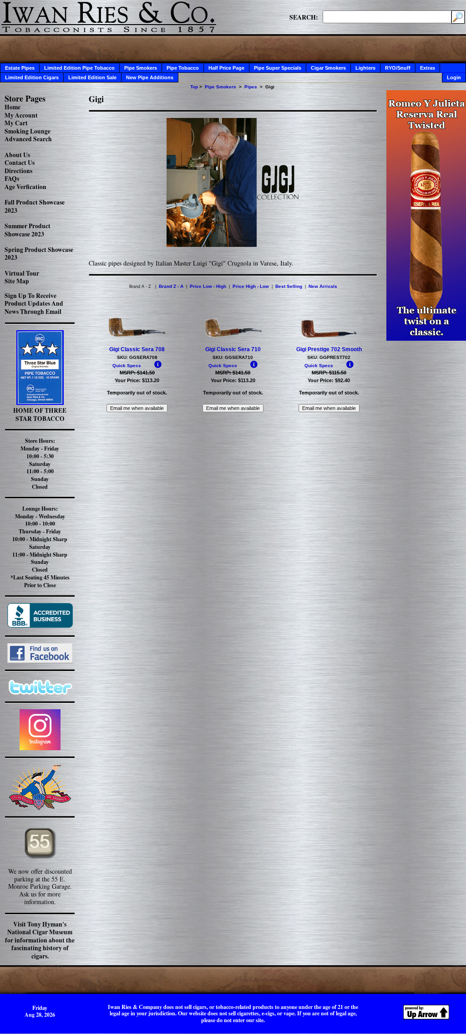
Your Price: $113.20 (137, 380)
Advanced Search (28, 138)
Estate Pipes (20, 68)
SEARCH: (303, 16)
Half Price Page (226, 68)
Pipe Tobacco (183, 68)
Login (454, 77)
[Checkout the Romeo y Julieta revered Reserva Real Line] (426, 338)
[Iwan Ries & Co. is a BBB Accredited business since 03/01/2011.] (40, 625)
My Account (21, 115)
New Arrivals (323, 286)
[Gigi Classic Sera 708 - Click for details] (137, 337)
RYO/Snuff (397, 68)
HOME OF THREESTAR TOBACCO (39, 414)
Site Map (17, 281)
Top (194, 86)
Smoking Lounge (28, 131)
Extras (427, 68)
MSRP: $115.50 (329, 372)
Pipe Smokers (140, 68)
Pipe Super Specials (277, 68)
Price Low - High (208, 286)
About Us (17, 154)
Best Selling (288, 286)
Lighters (365, 68)
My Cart (16, 123)
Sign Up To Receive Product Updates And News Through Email (34, 303)
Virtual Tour (22, 273)
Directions (18, 170)
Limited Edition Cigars (32, 77)
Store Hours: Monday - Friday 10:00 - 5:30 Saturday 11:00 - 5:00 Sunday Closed (39, 464)
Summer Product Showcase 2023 (28, 230)
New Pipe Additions (149, 77)
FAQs (12, 178)
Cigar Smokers (328, 68)
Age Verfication (25, 186)
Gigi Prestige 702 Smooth (329, 349)
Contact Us (20, 162)
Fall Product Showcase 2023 (35, 206)
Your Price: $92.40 (329, 380)
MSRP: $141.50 (137, 372)
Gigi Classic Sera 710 (233, 349)
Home (12, 107)
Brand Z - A (171, 286)
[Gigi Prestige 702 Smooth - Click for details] (329, 337)
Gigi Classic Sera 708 (137, 349)
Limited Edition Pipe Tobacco (79, 68)
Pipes (250, 86)
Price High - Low (251, 286)
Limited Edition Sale (92, 77)
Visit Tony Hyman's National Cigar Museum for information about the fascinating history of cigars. (40, 940)
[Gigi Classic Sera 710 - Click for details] (233, 337)
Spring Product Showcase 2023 (39, 253)
